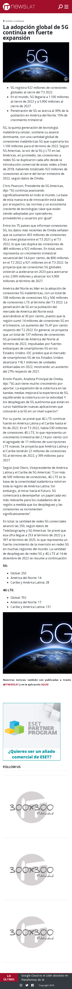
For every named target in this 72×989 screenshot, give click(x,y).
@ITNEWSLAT (11, 684)
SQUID (45, 684)
